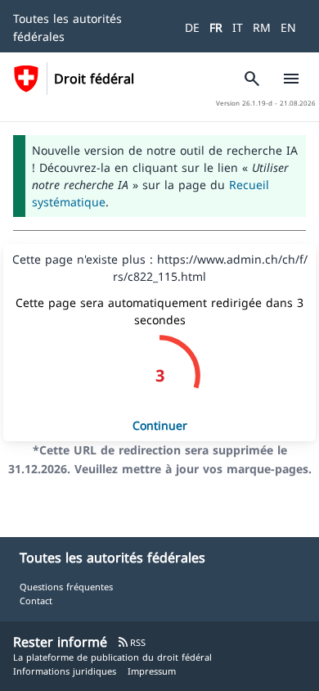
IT (237, 27)
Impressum (152, 671)
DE (192, 27)
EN (288, 27)
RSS (131, 642)
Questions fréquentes (66, 586)
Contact (36, 600)
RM (262, 27)
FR (215, 27)
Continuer (160, 425)
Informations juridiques (64, 671)
